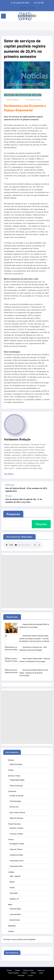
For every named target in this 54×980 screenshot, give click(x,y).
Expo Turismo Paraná (17, 812)
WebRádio (12, 926)
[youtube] (33, 8)
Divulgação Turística (17, 843)
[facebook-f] (21, 8)
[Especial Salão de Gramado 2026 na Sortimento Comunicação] (13, 630)
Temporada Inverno (17, 860)
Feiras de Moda (15, 909)
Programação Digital (17, 780)
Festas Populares (14, 824)
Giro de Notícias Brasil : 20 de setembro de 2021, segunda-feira (26, 489)
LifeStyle (11, 872)
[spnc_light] (50, 17)
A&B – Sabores (15, 876)
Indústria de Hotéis (16, 855)
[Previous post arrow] (48, 488)
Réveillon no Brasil (16, 828)
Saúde (12, 887)
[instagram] (30, 8)
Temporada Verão (16, 866)
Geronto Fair (14, 807)
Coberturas (12, 791)
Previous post (9, 485)
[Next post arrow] (48, 500)
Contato (11, 931)
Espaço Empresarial (23, 95)
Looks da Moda (15, 914)
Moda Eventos (15, 920)
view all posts (9, 474)
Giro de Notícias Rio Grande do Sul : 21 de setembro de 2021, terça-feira (23, 500)
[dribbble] (27, 8)
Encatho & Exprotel (16, 795)
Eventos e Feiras (14, 776)
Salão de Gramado (16, 818)
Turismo (11, 839)
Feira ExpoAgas (15, 801)
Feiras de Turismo (16, 849)
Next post (8, 496)
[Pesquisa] (46, 16)
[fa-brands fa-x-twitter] (24, 8)
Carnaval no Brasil (16, 834)
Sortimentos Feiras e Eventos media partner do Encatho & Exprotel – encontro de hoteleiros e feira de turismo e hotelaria (34, 638)
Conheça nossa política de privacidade (19, 939)
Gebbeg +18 (14, 899)
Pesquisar (41, 524)
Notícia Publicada (16, 764)
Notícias (36, 95)
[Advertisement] (27, 581)
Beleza (12, 882)
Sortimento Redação (12, 99)
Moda (10, 904)
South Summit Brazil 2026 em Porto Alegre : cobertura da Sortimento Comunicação (33, 672)
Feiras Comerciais (16, 785)
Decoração (14, 893)
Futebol (11, 770)
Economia (9, 95)
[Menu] (3, 16)
